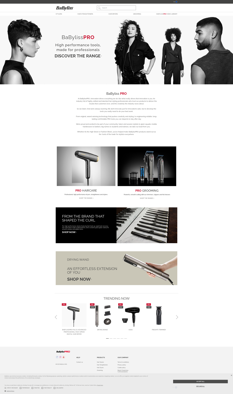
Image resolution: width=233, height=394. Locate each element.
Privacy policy (122, 365)
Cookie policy (122, 367)
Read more (100, 385)
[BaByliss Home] (65, 8)
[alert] (116, 384)
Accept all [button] (200, 381)
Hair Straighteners (102, 365)
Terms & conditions (123, 362)
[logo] (63, 351)
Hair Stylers (100, 362)
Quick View (74, 324)
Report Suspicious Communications (123, 371)
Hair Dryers (100, 367)
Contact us (79, 362)
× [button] (231, 375)
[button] (77, 391)
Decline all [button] (200, 386)
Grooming (100, 370)
